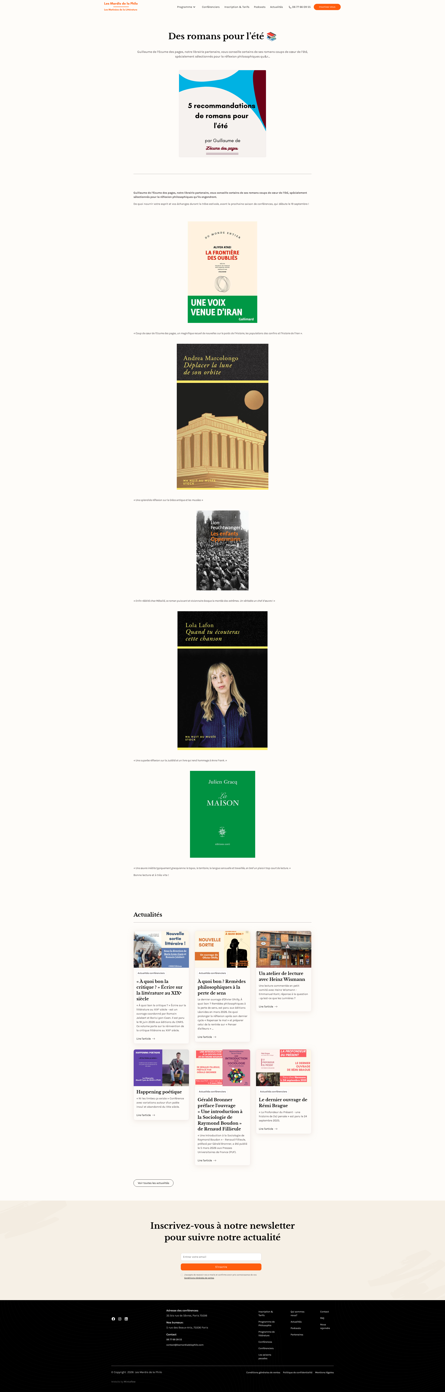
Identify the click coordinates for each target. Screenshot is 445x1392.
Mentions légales (324, 1372)
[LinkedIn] (126, 1319)
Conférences (265, 1341)
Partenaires (297, 1334)
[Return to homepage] (121, 7)
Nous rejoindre (325, 1326)
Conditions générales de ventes (199, 1278)
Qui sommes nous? (297, 1313)
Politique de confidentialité (297, 1372)
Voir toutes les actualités (153, 1183)
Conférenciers (211, 7)
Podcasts (259, 7)
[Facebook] (113, 1319)
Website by (123, 1381)
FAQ (322, 1318)
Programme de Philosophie (266, 1323)
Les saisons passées (264, 1356)
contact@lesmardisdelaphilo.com (185, 1344)
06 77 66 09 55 (301, 7)
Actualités (276, 7)
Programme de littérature (266, 1333)
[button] (187, 6)
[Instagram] (120, 1319)
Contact (324, 1311)
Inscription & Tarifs (236, 7)
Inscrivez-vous (327, 6)
